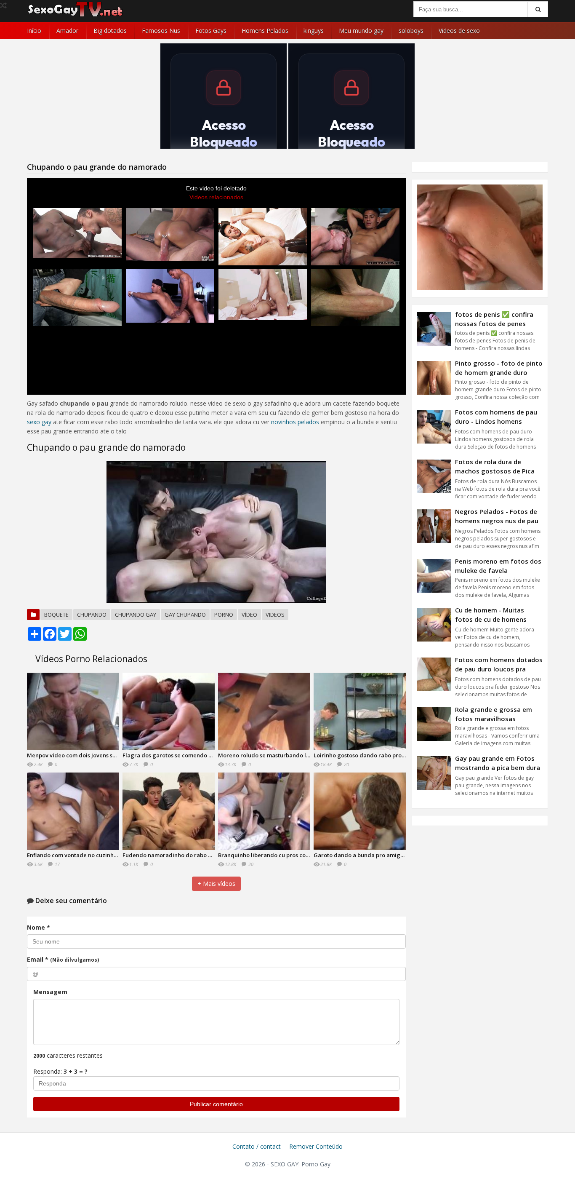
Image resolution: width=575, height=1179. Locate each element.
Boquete (56, 614)
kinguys (313, 31)
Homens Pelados (265, 31)
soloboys (411, 31)
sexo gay (39, 422)
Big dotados (110, 31)
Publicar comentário (216, 1104)
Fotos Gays (210, 31)
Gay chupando (185, 614)
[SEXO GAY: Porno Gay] (75, 16)
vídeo (249, 614)
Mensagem (50, 992)
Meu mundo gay (361, 31)
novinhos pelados (295, 422)
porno (223, 614)
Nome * (38, 927)
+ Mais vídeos (216, 884)
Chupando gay (135, 614)
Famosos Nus (161, 31)
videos (275, 614)
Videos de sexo (459, 31)
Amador (67, 31)
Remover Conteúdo (316, 1146)
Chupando (91, 614)
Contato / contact (256, 1146)
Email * (63, 959)
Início (34, 31)
